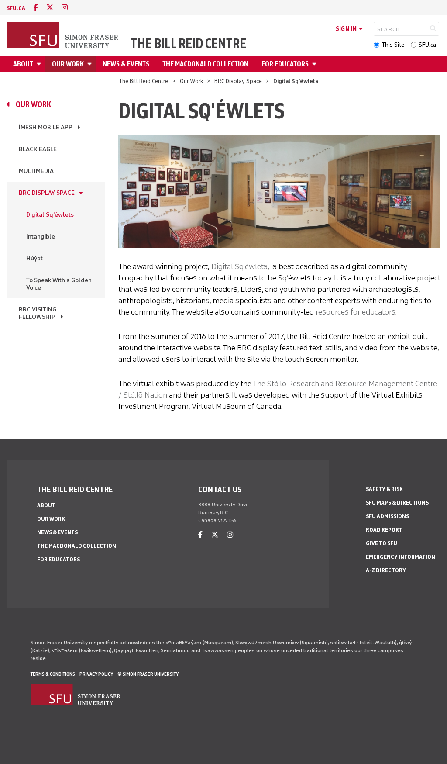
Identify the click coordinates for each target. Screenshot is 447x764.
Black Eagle (38, 149)
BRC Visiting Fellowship (37, 313)
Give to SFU (381, 543)
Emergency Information (400, 556)
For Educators (285, 64)
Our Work (68, 64)
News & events (126, 64)
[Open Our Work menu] (91, 64)
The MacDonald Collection (205, 64)
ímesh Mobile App (45, 127)
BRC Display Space (238, 81)
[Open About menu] (40, 64)
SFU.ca (427, 44)
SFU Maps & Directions (397, 502)
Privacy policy (96, 674)
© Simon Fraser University (148, 674)
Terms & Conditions (53, 674)
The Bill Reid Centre (188, 44)
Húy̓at (34, 258)
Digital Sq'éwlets (50, 214)
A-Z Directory (386, 570)
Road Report (384, 529)
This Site (393, 44)
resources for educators (355, 312)
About (23, 64)
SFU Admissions (387, 516)
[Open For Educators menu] (315, 64)
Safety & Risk (384, 489)
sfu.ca (16, 8)
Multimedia (36, 171)
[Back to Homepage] (63, 36)
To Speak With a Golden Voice (59, 284)
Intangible (40, 236)
